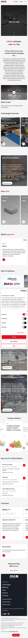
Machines (5, 587)
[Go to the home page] (3, 1)
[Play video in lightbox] (14, 92)
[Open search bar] (26, 1)
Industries (16, 1)
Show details (21, 332)
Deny (14, 346)
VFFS (24, 201)
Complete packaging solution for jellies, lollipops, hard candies (13, 428)
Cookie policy (11, 608)
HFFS (4, 201)
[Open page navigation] (9, 635)
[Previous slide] (2, 436)
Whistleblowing (5, 610)
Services (5, 593)
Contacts (5, 595)
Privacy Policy (5, 608)
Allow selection (14, 341)
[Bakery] (4, 259)
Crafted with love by (9, 631)
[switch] (24, 319)
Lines (4, 590)
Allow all (14, 337)
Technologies (6, 584)
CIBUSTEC (5, 477)
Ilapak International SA (8, 520)
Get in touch (6, 547)
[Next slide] (15, 149)
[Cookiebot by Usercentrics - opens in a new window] (20, 291)
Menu (21, 1)
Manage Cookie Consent (19, 608)
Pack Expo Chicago (7, 464)
